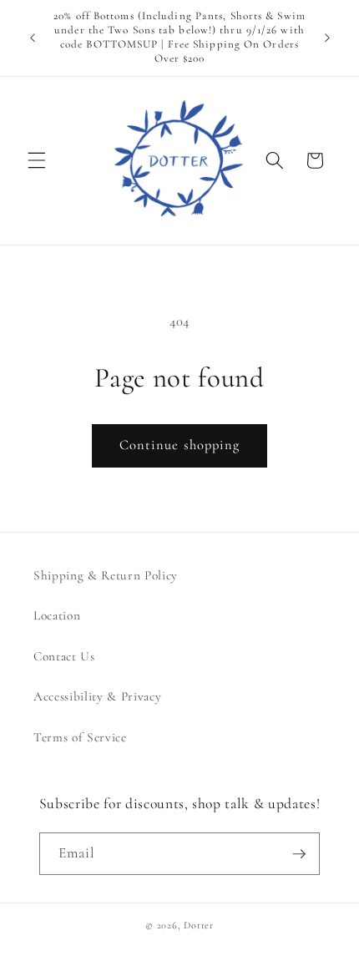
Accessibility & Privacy (97, 696)
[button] (37, 160)
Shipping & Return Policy (105, 575)
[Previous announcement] (32, 37)
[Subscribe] (299, 854)
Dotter (199, 925)
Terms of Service (80, 737)
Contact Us (64, 656)
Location (56, 615)
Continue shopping (179, 445)
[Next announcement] (327, 37)
